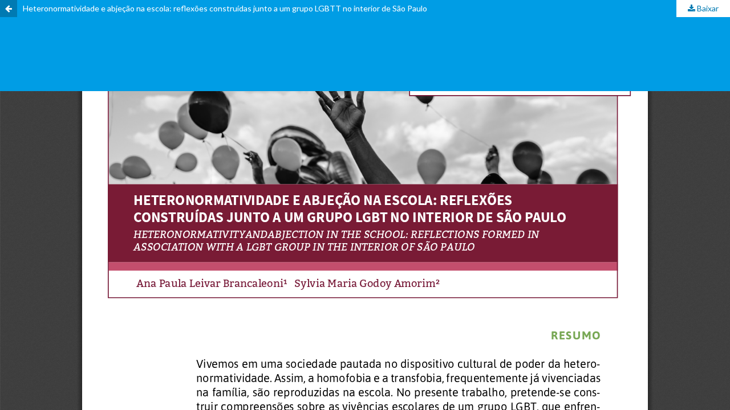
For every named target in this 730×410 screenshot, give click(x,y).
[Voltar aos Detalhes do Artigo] (8, 8)
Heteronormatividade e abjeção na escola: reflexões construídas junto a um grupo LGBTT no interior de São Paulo (225, 8)
